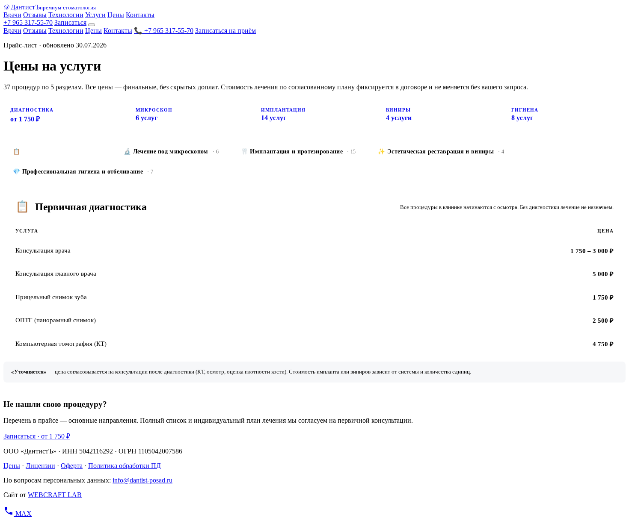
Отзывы (35, 14)
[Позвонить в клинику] (9, 513)
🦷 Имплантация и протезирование (298, 151)
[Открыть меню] (91, 25)
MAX (23, 513)
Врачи (12, 14)
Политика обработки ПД (124, 465)
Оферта (72, 465)
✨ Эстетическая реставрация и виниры (441, 151)
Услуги (95, 14)
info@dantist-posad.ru (142, 480)
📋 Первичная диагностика (57, 151)
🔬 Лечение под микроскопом (171, 151)
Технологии (65, 14)
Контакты (140, 14)
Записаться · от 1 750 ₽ (36, 436)
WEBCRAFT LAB (55, 494)
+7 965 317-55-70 (28, 22)
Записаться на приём (225, 30)
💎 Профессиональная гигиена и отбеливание (83, 171)
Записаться (70, 22)
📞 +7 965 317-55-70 (163, 30)
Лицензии (40, 465)
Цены (115, 14)
